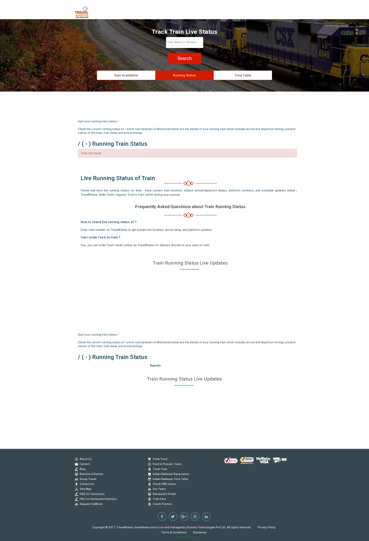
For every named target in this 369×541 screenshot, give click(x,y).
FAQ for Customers (91, 494)
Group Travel (87, 479)
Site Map (84, 489)
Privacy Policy (267, 527)
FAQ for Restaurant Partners (97, 498)
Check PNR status (163, 484)
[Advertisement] (203, 107)
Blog (82, 469)
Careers (84, 464)
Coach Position (161, 503)
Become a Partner (90, 474)
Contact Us (86, 484)
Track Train (159, 469)
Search (184, 58)
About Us (85, 459)
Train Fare (158, 498)
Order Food (159, 459)
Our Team (158, 489)
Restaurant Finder (163, 494)
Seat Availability (126, 75)
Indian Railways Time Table (169, 479)
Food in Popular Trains (166, 464)
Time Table (242, 75)
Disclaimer (200, 532)
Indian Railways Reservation (170, 474)
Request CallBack (90, 503)
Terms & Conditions (174, 532)
